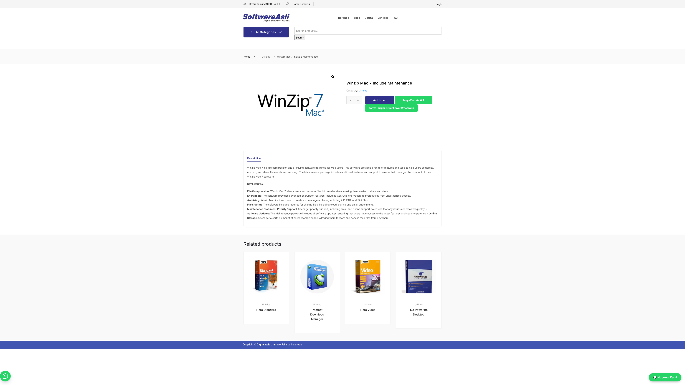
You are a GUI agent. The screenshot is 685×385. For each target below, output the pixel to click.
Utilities (266, 56)
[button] (333, 77)
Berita (369, 17)
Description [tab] (254, 158)
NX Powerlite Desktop (419, 312)
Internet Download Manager (317, 314)
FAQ (395, 17)
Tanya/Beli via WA (413, 100)
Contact (382, 17)
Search (300, 37)
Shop (357, 17)
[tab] (254, 159)
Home (246, 56)
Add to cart (380, 100)
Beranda (343, 17)
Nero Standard (266, 310)
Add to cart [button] (268, 335)
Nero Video (368, 310)
